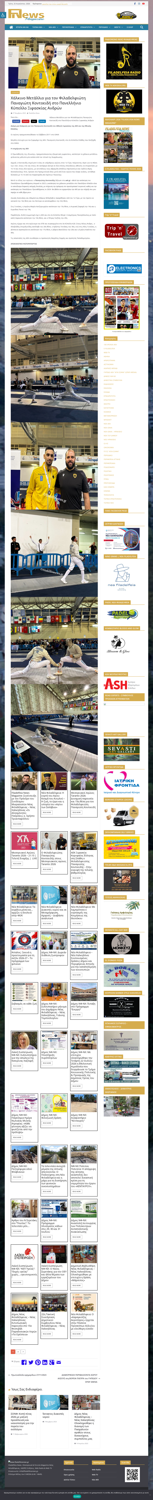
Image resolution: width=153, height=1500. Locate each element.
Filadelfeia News (34, 113)
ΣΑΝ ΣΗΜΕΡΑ (109, 487)
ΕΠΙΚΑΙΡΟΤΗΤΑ (86, 27)
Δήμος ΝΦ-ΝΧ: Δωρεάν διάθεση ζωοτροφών (53, 954)
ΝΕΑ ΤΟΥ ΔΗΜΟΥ (110, 435)
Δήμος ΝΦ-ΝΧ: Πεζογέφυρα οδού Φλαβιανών (22, 1169)
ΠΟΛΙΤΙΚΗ (107, 471)
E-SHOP (130, 27)
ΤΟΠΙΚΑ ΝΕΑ (37, 27)
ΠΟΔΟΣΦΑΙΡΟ (109, 467)
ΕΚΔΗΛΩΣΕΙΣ (109, 384)
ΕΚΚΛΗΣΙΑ (108, 388)
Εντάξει (77, 1496)
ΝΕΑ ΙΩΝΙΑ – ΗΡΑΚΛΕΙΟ (113, 431)
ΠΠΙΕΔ (106, 479)
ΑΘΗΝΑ (107, 356)
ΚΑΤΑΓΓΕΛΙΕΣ (109, 408)
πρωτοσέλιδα (118, 331)
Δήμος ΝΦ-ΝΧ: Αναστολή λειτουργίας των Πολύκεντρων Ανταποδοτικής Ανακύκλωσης (83, 1226)
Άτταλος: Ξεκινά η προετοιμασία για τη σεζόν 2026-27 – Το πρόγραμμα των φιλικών (23, 958)
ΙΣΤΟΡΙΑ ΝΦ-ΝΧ (22, 27)
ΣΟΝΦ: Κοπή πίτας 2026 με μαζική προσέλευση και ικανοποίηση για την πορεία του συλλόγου (22, 1421)
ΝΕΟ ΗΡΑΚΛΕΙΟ (110, 439)
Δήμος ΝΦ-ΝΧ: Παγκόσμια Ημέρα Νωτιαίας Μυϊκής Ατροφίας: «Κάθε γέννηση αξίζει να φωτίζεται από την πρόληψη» (22, 1124)
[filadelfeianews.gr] (11, 27)
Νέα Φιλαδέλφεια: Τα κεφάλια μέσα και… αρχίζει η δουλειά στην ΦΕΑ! (23, 911)
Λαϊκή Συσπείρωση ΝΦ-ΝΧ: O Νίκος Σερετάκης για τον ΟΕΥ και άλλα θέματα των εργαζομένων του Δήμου (54, 1273)
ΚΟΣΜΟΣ (107, 412)
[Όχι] (150, 1495)
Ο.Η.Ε (106, 443)
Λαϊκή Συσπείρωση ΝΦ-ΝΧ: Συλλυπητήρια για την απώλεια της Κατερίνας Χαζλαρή (24, 1056)
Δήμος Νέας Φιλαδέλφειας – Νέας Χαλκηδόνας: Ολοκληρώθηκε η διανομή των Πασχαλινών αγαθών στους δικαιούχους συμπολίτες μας (84, 1426)
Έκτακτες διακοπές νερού (53, 1415)
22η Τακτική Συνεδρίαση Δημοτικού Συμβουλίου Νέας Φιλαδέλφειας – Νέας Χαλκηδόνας (53, 1321)
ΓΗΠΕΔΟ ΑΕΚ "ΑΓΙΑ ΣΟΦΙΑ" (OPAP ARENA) (120, 372)
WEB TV (117, 27)
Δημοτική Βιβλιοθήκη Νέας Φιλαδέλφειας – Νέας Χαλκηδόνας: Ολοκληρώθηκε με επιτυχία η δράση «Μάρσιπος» (83, 1273)
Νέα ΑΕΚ (95, 1480)
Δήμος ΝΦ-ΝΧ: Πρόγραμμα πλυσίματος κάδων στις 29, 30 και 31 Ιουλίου (51, 1226)
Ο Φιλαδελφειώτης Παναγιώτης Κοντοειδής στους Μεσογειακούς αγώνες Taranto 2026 (53, 858)
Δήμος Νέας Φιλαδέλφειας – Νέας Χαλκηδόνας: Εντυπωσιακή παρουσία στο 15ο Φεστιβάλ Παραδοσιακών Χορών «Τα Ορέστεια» (24, 1324)
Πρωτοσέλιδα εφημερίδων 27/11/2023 (28, 1375)
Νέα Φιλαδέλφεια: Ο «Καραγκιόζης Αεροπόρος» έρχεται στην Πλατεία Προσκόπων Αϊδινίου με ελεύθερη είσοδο (83, 1321)
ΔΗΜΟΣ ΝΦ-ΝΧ (110, 376)
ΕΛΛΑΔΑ (107, 392)
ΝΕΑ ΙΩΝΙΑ (108, 428)
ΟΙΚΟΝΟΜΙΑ (109, 447)
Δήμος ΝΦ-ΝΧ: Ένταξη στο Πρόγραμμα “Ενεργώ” (83, 1006)
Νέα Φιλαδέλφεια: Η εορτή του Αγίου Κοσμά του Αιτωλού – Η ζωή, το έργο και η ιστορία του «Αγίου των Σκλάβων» (53, 800)
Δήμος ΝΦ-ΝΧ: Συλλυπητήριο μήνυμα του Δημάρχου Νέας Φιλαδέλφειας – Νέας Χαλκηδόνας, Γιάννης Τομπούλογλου (53, 1011)
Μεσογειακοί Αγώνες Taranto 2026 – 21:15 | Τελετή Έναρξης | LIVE (24, 855)
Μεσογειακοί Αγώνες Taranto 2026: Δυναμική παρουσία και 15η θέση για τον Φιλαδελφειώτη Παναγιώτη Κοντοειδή (83, 800)
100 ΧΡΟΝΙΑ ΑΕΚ (110, 344)
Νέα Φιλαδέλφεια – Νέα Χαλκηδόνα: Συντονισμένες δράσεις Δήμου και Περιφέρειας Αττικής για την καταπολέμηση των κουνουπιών (83, 961)
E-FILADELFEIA (109, 348)
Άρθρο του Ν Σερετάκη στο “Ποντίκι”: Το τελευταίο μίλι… (24, 1223)
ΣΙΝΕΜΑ (107, 491)
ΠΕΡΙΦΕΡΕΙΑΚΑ (68, 27)
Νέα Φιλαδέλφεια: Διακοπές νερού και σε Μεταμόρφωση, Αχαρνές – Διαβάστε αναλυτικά (54, 912)
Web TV (95, 1475)
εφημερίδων (127, 331)
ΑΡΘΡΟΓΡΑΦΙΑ (109, 360)
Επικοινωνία (69, 1469)
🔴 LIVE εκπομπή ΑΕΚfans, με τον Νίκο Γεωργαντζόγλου (55, 5)
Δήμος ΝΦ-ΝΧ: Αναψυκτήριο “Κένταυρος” (79, 1118)
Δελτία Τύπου (69, 1480)
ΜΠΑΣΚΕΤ (108, 420)
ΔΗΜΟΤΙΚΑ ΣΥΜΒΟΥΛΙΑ (113, 380)
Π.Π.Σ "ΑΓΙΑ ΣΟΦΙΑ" (111, 451)
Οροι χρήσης (69, 1475)
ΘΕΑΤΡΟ (107, 404)
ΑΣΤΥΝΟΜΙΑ (108, 364)
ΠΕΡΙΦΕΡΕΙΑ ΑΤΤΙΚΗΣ (112, 459)
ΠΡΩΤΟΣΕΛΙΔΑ (109, 483)
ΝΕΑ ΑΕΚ (52, 27)
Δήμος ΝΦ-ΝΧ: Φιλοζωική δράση (51, 1116)
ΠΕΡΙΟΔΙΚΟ (103, 27)
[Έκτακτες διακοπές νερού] (54, 1396)
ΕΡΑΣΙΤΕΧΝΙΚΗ (109, 400)
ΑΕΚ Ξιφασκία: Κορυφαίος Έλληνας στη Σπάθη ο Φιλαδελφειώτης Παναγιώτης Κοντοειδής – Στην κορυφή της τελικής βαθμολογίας (82, 862)
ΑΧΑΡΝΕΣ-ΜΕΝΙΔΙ (110, 368)
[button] (3, 15)
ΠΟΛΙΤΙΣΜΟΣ (109, 475)
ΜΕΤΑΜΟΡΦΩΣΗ (110, 416)
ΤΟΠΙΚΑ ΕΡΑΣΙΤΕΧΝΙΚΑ (113, 499)
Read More (17, 824)
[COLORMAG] (18, 1462)
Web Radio (96, 1469)
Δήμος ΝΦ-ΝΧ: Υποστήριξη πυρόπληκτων (49, 1055)
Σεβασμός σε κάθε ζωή (24, 1003)
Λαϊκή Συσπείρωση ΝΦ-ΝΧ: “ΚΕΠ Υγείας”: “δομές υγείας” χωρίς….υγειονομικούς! (24, 1271)
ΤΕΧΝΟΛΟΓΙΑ (109, 495)
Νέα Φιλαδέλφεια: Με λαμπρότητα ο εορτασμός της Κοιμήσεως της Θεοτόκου (83, 912)
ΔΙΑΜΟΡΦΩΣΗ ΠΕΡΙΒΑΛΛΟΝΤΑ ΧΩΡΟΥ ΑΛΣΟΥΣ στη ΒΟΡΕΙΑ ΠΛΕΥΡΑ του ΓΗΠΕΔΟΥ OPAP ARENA (77, 1378)
